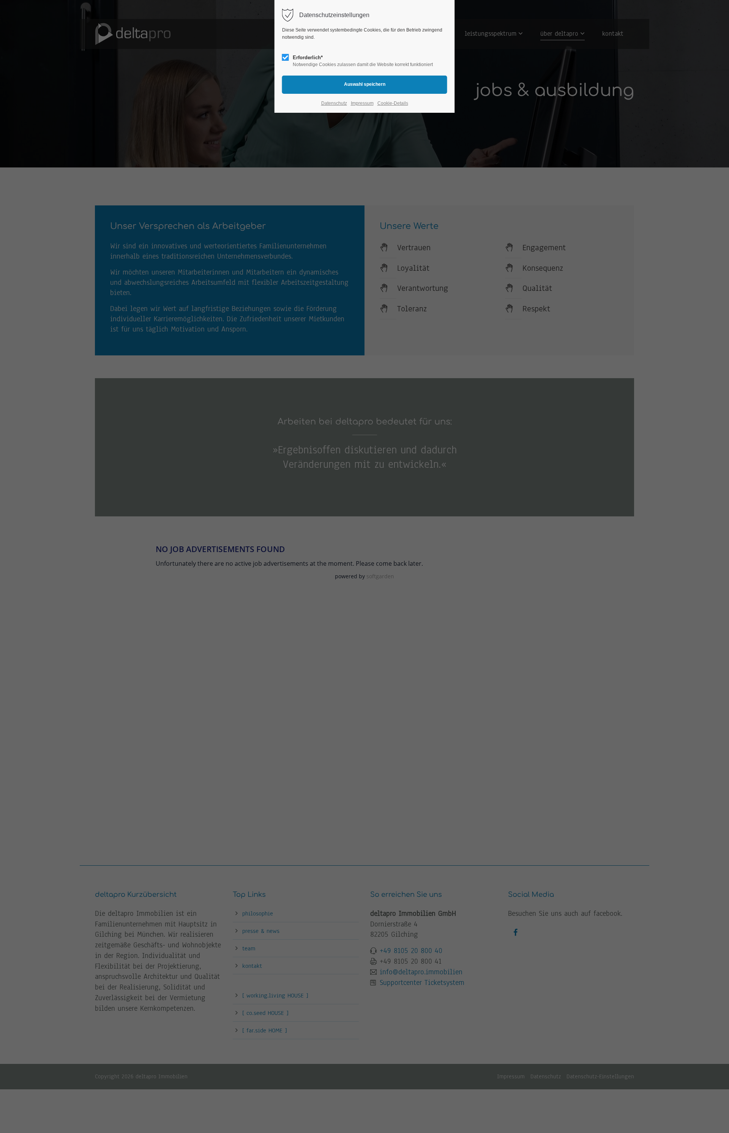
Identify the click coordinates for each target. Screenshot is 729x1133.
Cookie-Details (392, 103)
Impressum (362, 103)
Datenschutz (334, 103)
